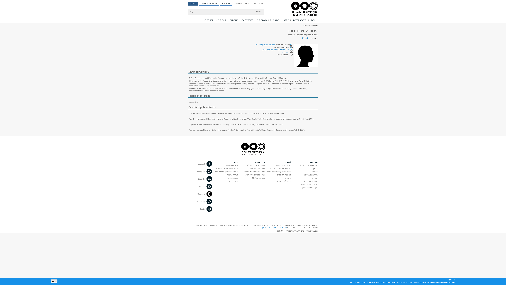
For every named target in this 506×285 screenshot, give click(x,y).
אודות (313, 20)
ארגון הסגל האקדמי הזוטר (255, 175)
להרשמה (193, 3)
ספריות (247, 3)
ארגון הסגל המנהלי (257, 168)
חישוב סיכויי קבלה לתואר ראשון (279, 172)
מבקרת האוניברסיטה (309, 184)
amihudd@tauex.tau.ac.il (264, 45)
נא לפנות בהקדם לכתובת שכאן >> (273, 227)
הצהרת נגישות (232, 175)
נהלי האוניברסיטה (311, 175)
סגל (254, 3)
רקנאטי (283, 55)
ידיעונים (288, 178)
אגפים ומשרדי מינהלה (256, 165)
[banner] (253, 11)
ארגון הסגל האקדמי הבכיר (254, 172)
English (239, 3)
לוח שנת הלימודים (284, 175)
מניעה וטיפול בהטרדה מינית (227, 168)
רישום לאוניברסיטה (283, 165)
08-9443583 (281, 47)
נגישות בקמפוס (232, 165)
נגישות (235, 162)
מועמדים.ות (262, 20)
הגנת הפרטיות (232, 178)
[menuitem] (260, 3)
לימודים (288, 162)
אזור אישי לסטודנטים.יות (209, 3)
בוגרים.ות (234, 20)
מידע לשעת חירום (310, 181)
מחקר (286, 20)
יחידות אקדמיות (300, 20)
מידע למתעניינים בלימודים (280, 168)
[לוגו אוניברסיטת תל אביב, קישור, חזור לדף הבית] (304, 9)
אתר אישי (285, 52)
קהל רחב (209, 20)
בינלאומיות (274, 20)
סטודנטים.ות (247, 20)
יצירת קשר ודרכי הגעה (309, 165)
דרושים (315, 172)
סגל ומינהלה (259, 162)
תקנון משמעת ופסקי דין (308, 187)
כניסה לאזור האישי (284, 181)
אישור (54, 281)
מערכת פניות (226, 3)
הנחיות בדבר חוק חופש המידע (226, 172)
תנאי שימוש (233, 181)
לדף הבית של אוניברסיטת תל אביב (316, 25)
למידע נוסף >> (355, 282)
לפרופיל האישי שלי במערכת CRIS (275, 50)
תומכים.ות (222, 20)
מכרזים (315, 178)
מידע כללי (313, 162)
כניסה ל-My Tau (258, 178)
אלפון (261, 3)
